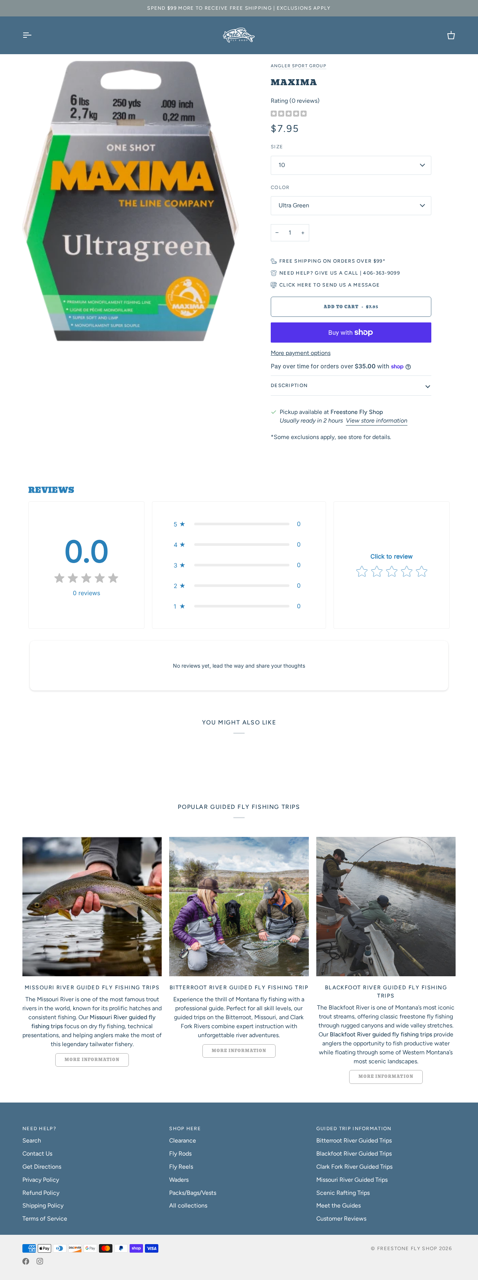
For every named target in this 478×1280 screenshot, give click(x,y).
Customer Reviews (341, 1218)
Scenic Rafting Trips (343, 1192)
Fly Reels (181, 1166)
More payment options (300, 352)
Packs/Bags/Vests (192, 1192)
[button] (239, 524)
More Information (92, 1060)
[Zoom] (130, 201)
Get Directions (41, 1166)
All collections (188, 1205)
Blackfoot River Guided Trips (354, 1153)
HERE (304, 285)
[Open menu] (33, 35)
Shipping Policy (42, 1205)
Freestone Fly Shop (407, 1248)
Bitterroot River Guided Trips (354, 1140)
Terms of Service (44, 1218)
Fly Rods (180, 1153)
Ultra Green (294, 205)
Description (289, 385)
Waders (179, 1179)
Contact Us (37, 1153)
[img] (289, 114)
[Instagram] (40, 1261)
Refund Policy (40, 1192)
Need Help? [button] (39, 1128)
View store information (376, 420)
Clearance (182, 1140)
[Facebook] (25, 1261)
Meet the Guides (338, 1205)
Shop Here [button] (185, 1128)
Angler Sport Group (298, 65)
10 (282, 164)
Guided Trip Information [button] (354, 1128)
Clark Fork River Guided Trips (354, 1166)
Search (31, 1140)
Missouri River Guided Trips (352, 1179)
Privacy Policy (40, 1179)
